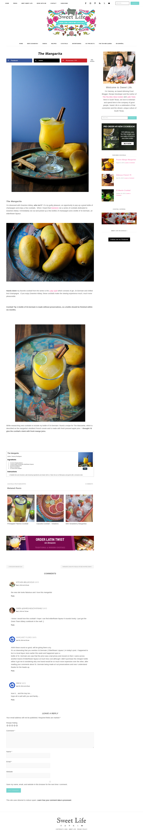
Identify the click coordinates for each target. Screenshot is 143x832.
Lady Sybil (53, 291)
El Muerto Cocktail (123, 190)
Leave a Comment (130, 162)
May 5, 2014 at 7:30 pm (22, 611)
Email (9, 762)
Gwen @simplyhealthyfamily (29, 608)
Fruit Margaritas (20, 484)
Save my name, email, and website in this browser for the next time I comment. (36, 784)
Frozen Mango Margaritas (126, 160)
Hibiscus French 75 (123, 175)
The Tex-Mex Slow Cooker (113, 97)
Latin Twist (131, 97)
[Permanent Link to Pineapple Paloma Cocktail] (21, 496)
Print (85, 468)
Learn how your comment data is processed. (54, 800)
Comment (10, 731)
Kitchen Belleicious (25, 582)
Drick (18, 683)
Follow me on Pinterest (119, 239)
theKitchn (55, 208)
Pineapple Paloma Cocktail (17, 524)
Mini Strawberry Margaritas (76, 524)
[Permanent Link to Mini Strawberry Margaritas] (79, 496)
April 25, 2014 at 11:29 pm (23, 686)
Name (9, 752)
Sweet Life (71, 22)
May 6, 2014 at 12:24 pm (22, 585)
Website (9, 772)
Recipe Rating (11, 723)
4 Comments (89, 484)
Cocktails (10, 484)
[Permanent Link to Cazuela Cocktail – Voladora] (50, 496)
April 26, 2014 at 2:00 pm (22, 640)
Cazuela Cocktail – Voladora (47, 524)
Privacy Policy (82, 829)
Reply (12, 596)
